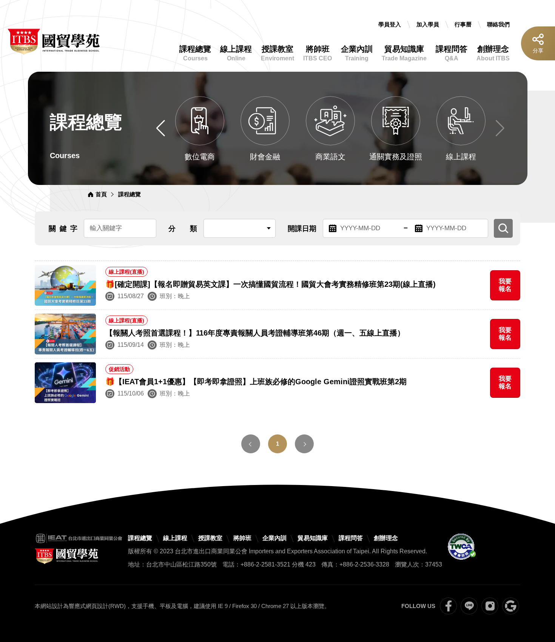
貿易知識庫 (404, 53)
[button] (161, 128)
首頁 (101, 194)
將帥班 (317, 53)
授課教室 (277, 53)
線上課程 (236, 53)
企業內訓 (357, 53)
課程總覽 (195, 53)
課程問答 (451, 53)
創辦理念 (493, 53)
